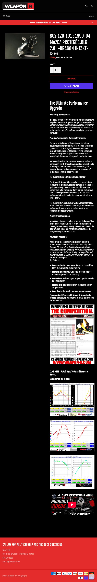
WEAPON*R (11, 576)
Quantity (52, 64)
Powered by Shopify (21, 576)
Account (91, 16)
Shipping (53, 57)
